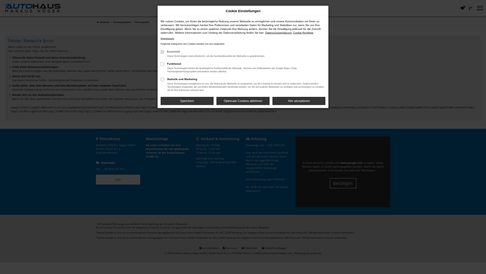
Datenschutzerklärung (278, 32)
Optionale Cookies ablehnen (243, 101)
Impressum (167, 38)
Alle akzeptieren (299, 101)
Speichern (187, 101)
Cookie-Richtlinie (303, 32)
